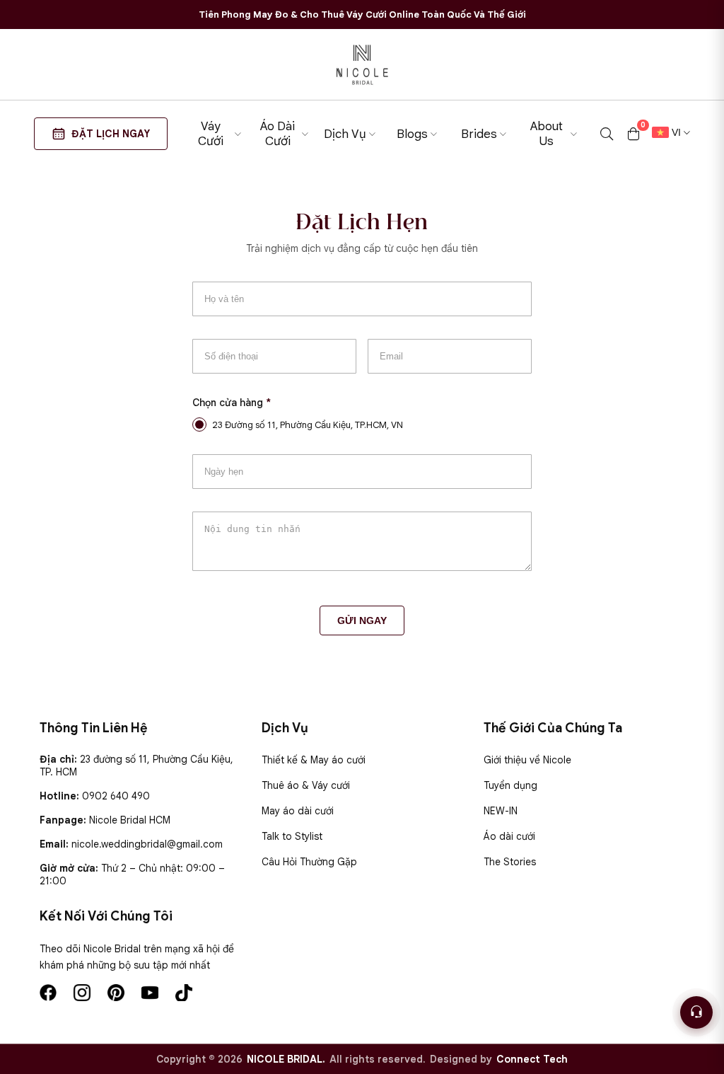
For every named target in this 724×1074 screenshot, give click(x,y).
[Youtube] (149, 992)
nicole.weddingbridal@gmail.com (147, 844)
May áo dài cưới (298, 810)
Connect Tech (532, 1059)
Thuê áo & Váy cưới (306, 785)
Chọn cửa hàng (231, 402)
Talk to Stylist (292, 836)
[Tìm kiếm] (606, 133)
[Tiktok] (183, 992)
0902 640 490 (116, 796)
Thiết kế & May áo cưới (314, 759)
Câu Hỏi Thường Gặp (309, 861)
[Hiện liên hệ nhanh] (696, 1012)
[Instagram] (82, 992)
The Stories (510, 861)
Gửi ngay (362, 620)
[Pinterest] (115, 992)
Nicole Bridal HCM (129, 820)
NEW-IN (501, 810)
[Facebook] (48, 992)
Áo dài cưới (509, 836)
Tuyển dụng (510, 785)
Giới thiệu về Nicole (527, 759)
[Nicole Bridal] (362, 64)
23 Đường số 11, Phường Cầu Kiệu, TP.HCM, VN (307, 425)
